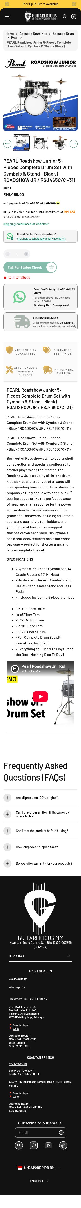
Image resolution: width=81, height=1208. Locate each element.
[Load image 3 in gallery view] (59, 142)
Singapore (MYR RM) (39, 1168)
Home (10, 34)
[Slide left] (7, 144)
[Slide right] (74, 144)
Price (7, 188)
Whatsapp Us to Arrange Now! (51, 305)
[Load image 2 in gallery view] (40, 142)
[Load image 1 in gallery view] (21, 142)
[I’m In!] (61, 1132)
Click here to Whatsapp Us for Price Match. (41, 238)
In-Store (39, 4)
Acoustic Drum (63, 34)
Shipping (9, 224)
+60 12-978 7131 (18, 1063)
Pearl (14, 37)
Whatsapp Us (17, 987)
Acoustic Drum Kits (33, 34)
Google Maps (20, 1025)
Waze (16, 1028)
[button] (6, 4)
